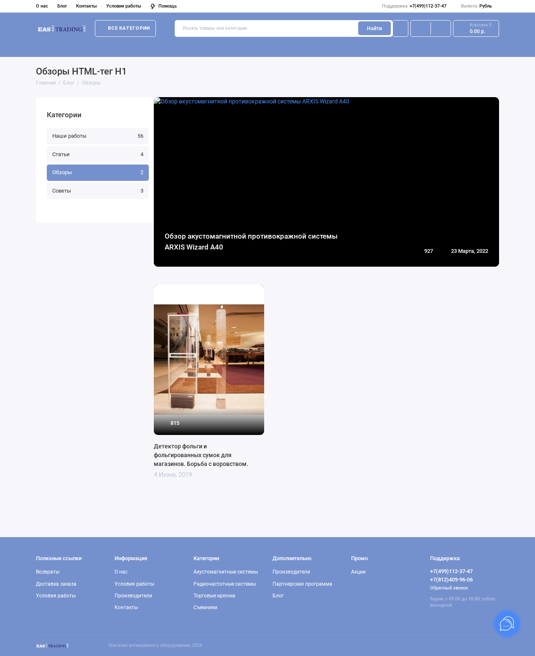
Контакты (86, 6)
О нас (42, 6)
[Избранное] (441, 28)
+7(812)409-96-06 (451, 579)
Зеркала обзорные (425, 47)
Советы (97, 191)
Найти (374, 28)
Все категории (129, 28)
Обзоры (97, 172)
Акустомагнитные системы (71, 47)
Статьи (97, 154)
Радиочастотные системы (150, 47)
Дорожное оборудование (492, 47)
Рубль (476, 6)
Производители (133, 596)
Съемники (307, 47)
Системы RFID (269, 47)
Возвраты (47, 572)
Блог (62, 6)
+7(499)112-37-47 (414, 6)
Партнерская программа (302, 584)
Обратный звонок (449, 588)
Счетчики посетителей (361, 47)
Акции (358, 572)
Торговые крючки (217, 47)
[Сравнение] (421, 28)
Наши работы (97, 136)
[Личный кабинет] (400, 28)
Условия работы (123, 6)
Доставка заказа (56, 584)
